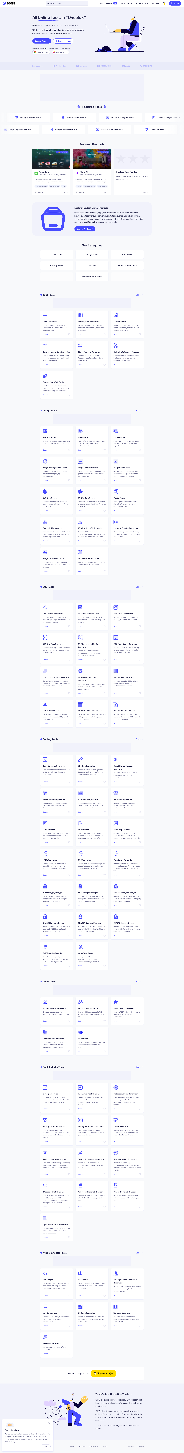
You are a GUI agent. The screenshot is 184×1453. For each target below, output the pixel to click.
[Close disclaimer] (49, 1423)
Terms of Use (81, 1446)
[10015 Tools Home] (9, 3)
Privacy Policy (10, 1442)
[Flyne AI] (92, 172)
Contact (105, 1446)
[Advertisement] (92, 87)
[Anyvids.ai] (51, 172)
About (72, 1446)
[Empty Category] (56, 276)
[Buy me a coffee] (103, 1373)
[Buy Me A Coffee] (164, 3)
